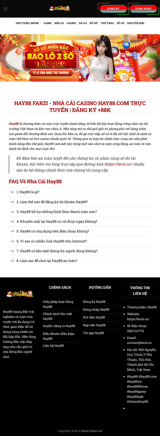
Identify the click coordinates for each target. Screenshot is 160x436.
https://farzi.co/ (118, 164)
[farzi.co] (60, 9)
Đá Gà (83, 23)
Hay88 (7, 311)
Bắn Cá (59, 23)
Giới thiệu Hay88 (27, 23)
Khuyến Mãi (135, 23)
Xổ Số (120, 23)
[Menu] (5, 8)
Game (48, 23)
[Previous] (8, 58)
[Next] (151, 58)
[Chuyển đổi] (12, 192)
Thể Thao (107, 23)
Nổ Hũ (94, 23)
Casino (71, 23)
